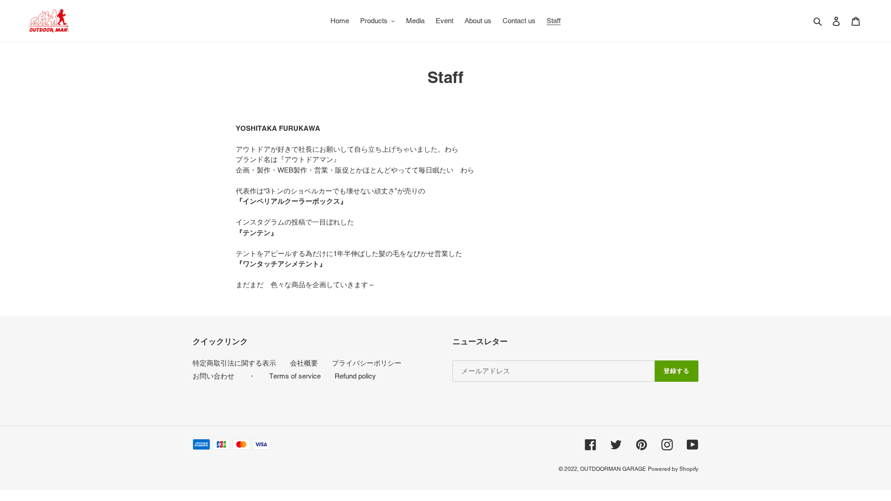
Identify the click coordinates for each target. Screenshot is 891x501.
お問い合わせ (213, 376)
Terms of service (295, 376)
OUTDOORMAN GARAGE (613, 469)
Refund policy (355, 376)
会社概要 (304, 363)
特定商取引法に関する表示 (234, 363)
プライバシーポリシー (366, 363)
